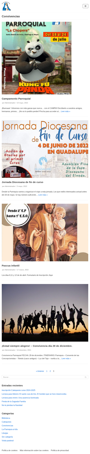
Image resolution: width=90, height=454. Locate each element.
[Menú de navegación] (85, 6)
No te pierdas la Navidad (12, 405)
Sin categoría (7, 437)
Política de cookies (9, 450)
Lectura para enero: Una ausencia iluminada (20, 398)
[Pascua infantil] (45, 261)
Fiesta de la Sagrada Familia (14, 401)
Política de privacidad (60, 450)
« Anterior (40, 371)
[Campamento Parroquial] (36, 94)
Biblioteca (6, 418)
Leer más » (65, 111)
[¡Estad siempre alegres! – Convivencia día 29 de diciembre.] (45, 341)
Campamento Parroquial (16, 98)
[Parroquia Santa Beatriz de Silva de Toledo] (6, 6)
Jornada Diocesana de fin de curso (22, 182)
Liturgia (5, 433)
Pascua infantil (10, 265)
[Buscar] (85, 377)
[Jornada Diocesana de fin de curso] (45, 177)
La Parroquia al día (10, 429)
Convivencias (7, 426)
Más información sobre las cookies (34, 450)
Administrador (10, 103)
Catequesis (6, 422)
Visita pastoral (8, 441)
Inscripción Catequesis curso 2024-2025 (18, 390)
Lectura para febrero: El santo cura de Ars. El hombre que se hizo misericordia (34, 394)
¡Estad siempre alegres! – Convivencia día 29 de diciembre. (37, 346)
